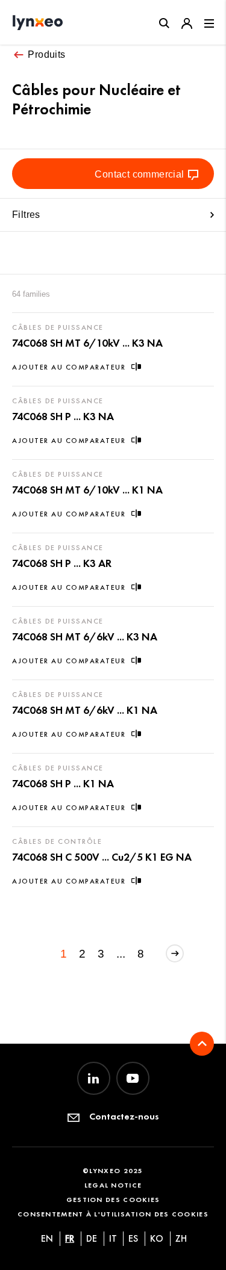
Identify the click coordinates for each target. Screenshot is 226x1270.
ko (156, 1238)
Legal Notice (113, 1184)
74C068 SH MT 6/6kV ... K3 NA (84, 636)
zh (181, 1238)
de (91, 1238)
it (113, 1238)
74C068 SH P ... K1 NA (63, 783)
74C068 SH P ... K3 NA (63, 416)
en (47, 1238)
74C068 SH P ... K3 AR (61, 563)
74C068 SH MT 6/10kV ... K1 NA (87, 490)
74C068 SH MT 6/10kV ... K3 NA (87, 343)
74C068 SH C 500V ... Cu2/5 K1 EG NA (102, 857)
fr (69, 1238)
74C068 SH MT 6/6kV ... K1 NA (84, 710)
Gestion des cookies (113, 1199)
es (133, 1238)
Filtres (26, 214)
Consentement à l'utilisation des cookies (113, 1213)
